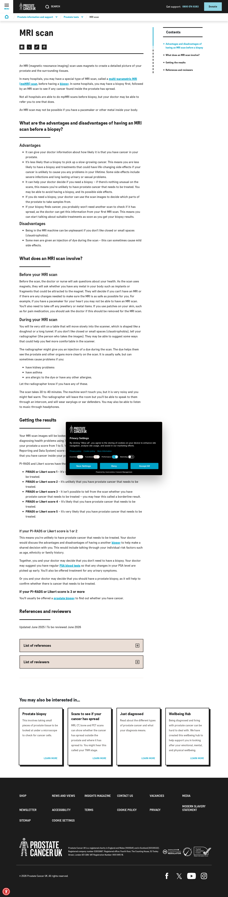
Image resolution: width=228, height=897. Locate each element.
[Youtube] (191, 876)
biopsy (64, 84)
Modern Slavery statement (194, 808)
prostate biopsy (64, 598)
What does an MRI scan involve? (182, 55)
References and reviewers (179, 70)
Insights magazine (98, 796)
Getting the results (176, 62)
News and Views (63, 796)
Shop (22, 796)
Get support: (173, 6)
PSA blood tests (70, 566)
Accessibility (61, 810)
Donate (213, 6)
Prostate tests (71, 17)
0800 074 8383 (190, 6)
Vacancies (157, 796)
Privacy (155, 810)
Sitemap (25, 820)
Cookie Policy (127, 810)
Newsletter (27, 810)
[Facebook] (166, 876)
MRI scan (94, 17)
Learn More (50, 758)
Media (186, 796)
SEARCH (55, 6)
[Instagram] (204, 876)
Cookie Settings (63, 820)
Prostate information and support (35, 17)
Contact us (125, 796)
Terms (89, 810)
